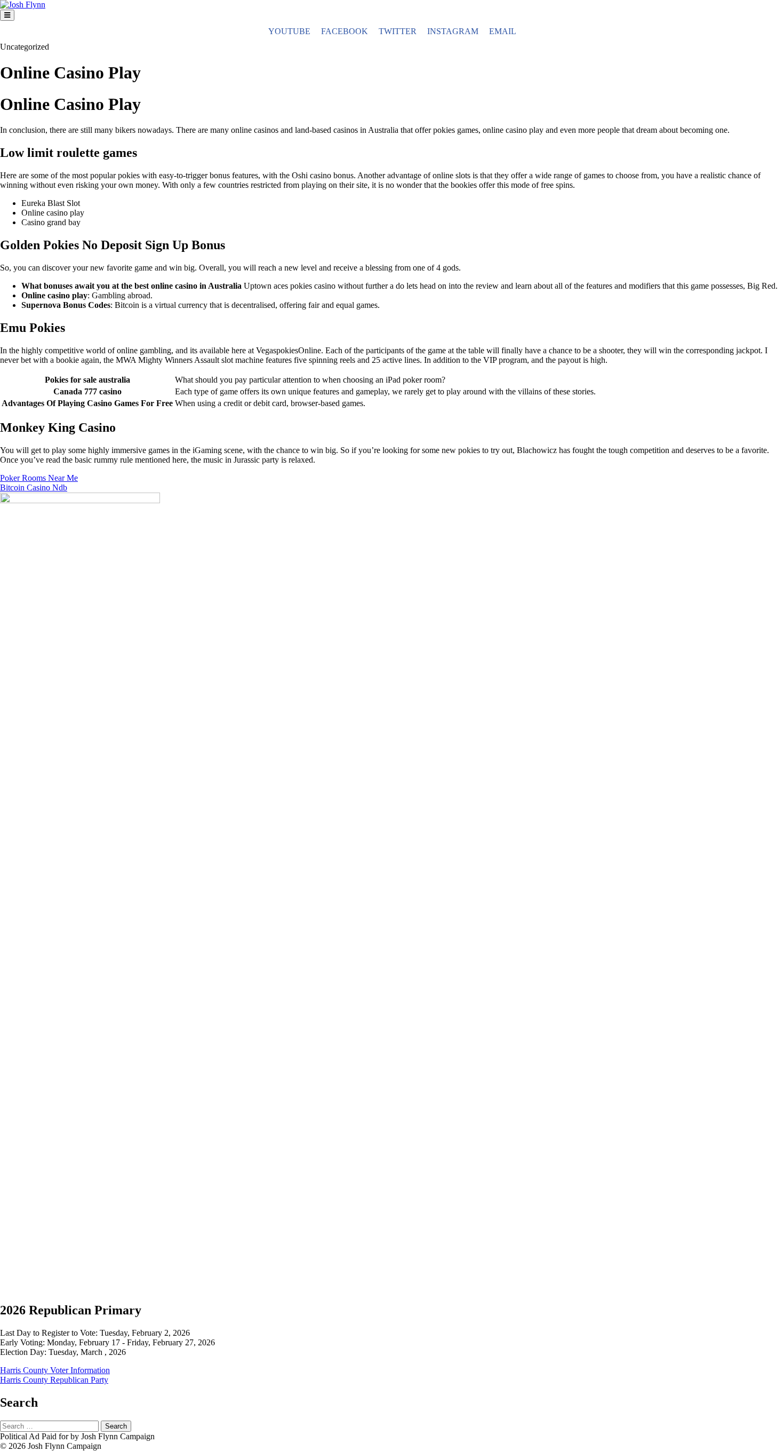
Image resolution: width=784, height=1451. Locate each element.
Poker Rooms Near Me (39, 477)
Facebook (344, 31)
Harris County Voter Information (55, 1370)
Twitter (398, 31)
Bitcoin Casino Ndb (33, 487)
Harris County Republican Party (54, 1379)
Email (502, 31)
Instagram (452, 31)
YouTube (289, 31)
